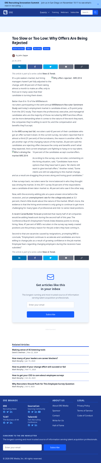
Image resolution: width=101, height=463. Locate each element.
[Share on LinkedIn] (19, 66)
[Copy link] (81, 66)
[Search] (95, 12)
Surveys (46, 49)
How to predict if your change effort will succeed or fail (39, 366)
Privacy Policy (83, 405)
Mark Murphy (17, 361)
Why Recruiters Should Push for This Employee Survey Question (43, 383)
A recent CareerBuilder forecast (27, 214)
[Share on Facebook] (35, 66)
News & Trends (48, 73)
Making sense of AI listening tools (28, 349)
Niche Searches (18, 49)
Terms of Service (85, 410)
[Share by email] (66, 66)
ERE (5, 405)
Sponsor (56, 410)
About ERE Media (60, 405)
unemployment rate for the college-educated (50, 197)
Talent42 (32, 416)
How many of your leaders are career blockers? (35, 358)
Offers (29, 49)
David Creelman (18, 352)
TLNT (5, 416)
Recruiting (37, 49)
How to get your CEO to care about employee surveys (38, 375)
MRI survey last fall (26, 131)
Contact (56, 415)
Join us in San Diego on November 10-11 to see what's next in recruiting (48, 4)
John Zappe (23, 55)
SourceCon (33, 405)
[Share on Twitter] (50, 66)
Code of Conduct (85, 415)
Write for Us (58, 420)
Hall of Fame (58, 425)
